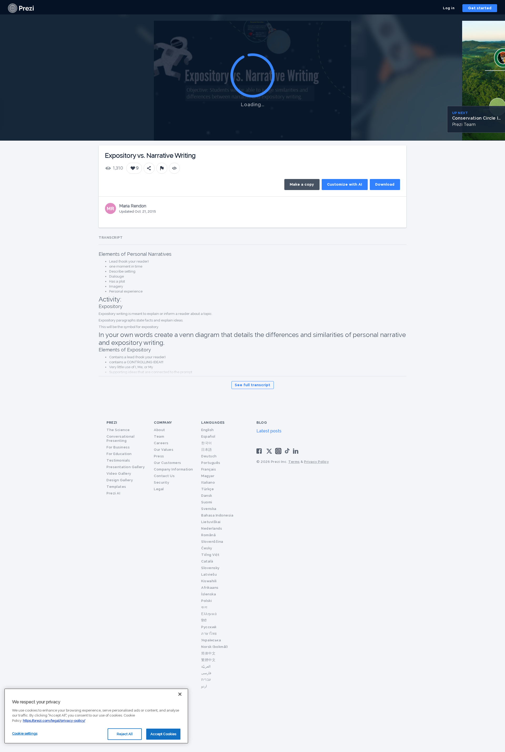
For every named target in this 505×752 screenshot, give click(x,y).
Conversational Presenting (120, 438)
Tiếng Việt (210, 555)
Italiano (208, 482)
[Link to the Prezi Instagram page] (278, 452)
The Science (118, 430)
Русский (208, 627)
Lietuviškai (211, 522)
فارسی (206, 673)
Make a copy (302, 184)
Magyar (207, 476)
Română (208, 535)
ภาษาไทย (209, 634)
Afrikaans (210, 588)
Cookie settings (24, 733)
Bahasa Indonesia (217, 515)
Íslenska (208, 594)
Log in (448, 8)
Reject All (124, 734)
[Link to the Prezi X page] (269, 452)
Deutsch (209, 456)
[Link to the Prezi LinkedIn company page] (296, 450)
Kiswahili (209, 581)
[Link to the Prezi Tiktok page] (287, 452)
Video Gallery (119, 473)
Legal (159, 489)
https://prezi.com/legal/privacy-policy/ (54, 721)
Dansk (206, 496)
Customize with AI (344, 184)
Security (161, 482)
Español (208, 436)
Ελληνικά (209, 614)
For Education (119, 454)
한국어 (206, 443)
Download (385, 184)
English (207, 430)
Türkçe (207, 489)
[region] (96, 716)
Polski (206, 601)
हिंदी (203, 620)
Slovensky (210, 568)
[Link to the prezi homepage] (21, 7)
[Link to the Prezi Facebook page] (259, 450)
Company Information (173, 469)
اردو (204, 686)
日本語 (206, 450)
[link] (21, 8)
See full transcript (252, 385)
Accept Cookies (163, 734)
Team (159, 436)
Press (159, 456)
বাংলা (204, 607)
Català (207, 561)
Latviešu (209, 574)
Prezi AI (113, 493)
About (159, 430)
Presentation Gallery (126, 467)
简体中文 (208, 653)
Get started (480, 8)
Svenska (208, 509)
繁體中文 (208, 660)
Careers (161, 443)
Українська (211, 640)
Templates (116, 487)
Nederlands (211, 528)
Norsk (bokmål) (214, 647)
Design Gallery (120, 480)
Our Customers (167, 463)
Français (208, 469)
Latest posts (268, 430)
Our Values (163, 450)
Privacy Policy (316, 462)
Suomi (206, 502)
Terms (294, 462)
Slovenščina (212, 542)
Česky (206, 548)
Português (210, 463)
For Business (118, 447)
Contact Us (164, 476)
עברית (206, 680)
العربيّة (206, 666)
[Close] (180, 694)
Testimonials (118, 460)
